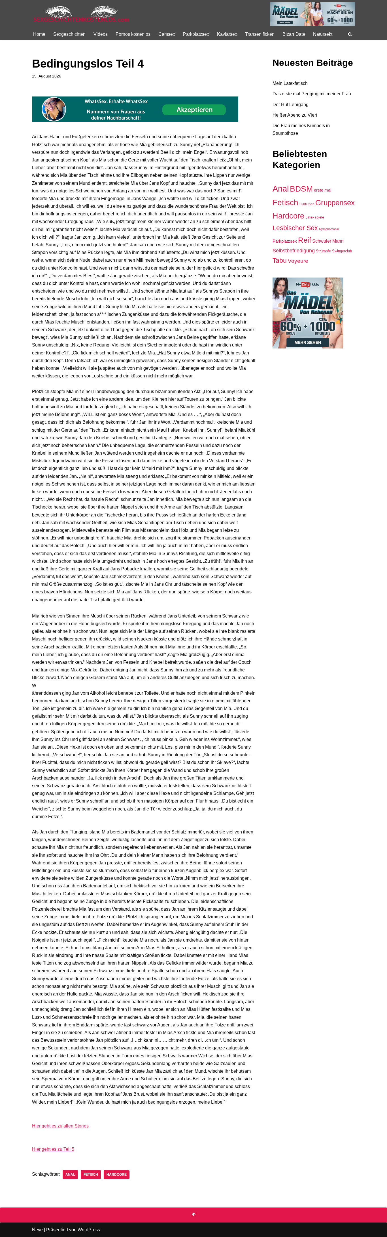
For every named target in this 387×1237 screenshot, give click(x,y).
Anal (70, 1175)
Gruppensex (335, 202)
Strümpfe (323, 251)
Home (39, 34)
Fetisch (91, 1175)
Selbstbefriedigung (294, 250)
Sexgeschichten (69, 34)
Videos (100, 34)
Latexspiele (314, 217)
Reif (304, 240)
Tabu (280, 260)
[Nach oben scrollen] (193, 1215)
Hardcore (117, 1175)
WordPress (89, 1229)
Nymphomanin (329, 229)
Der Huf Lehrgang (291, 104)
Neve (37, 1229)
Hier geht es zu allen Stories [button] (60, 1125)
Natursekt (322, 34)
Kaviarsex (227, 34)
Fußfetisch (306, 204)
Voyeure (298, 261)
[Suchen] (350, 34)
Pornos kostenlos (133, 34)
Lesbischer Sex (295, 228)
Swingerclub (342, 251)
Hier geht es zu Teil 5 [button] (53, 1149)
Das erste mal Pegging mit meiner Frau (312, 93)
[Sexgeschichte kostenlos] (81, 14)
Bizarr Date (293, 34)
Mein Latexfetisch (290, 83)
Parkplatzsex (196, 34)
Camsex (166, 34)
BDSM (301, 188)
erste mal (322, 190)
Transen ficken (260, 34)
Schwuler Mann (328, 240)
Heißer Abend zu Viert (295, 115)
